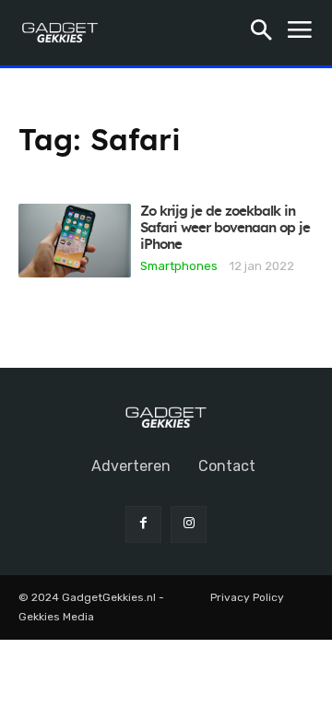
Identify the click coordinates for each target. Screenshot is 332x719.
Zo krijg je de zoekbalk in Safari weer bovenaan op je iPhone (225, 228)
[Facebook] (143, 524)
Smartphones (179, 265)
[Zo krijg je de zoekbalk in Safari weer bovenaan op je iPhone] (74, 240)
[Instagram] (189, 524)
